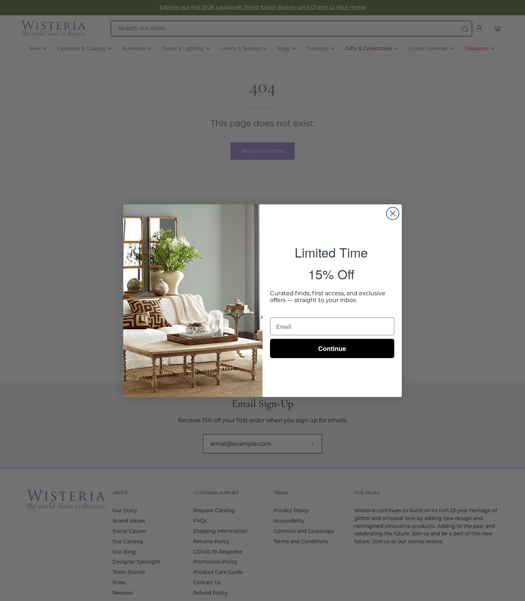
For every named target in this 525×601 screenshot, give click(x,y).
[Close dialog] (392, 213)
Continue (332, 348)
